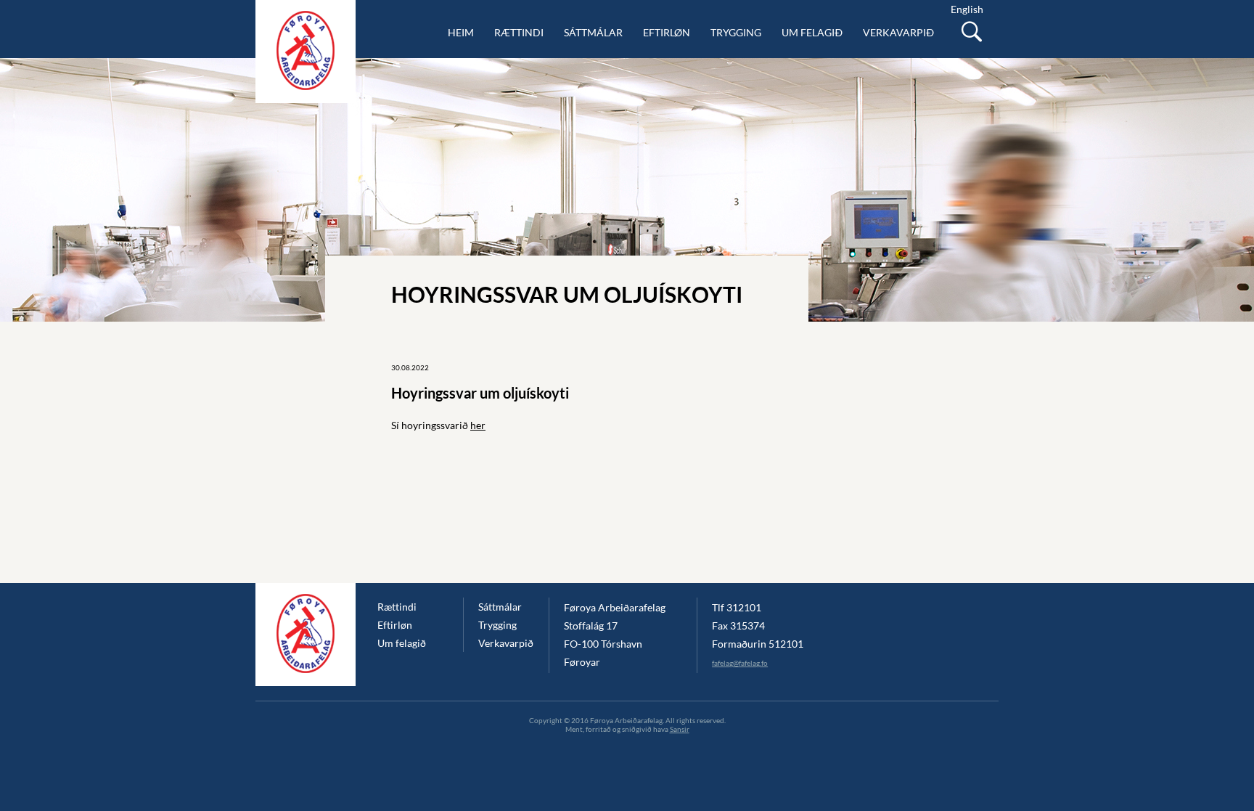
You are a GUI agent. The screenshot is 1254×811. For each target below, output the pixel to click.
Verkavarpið (898, 32)
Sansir (679, 729)
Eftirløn (666, 32)
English (967, 9)
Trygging (735, 32)
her (477, 425)
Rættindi (519, 32)
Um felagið (812, 32)
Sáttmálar (593, 32)
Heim (461, 32)
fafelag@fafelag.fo (740, 663)
